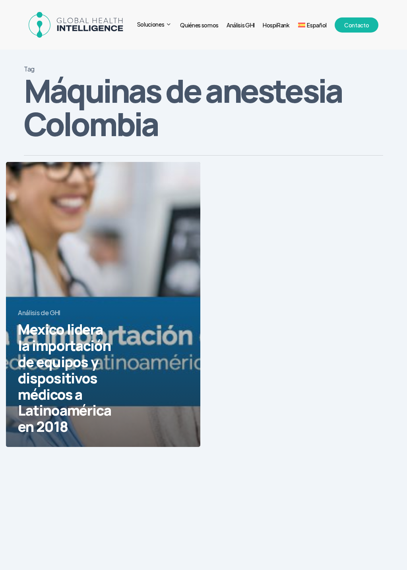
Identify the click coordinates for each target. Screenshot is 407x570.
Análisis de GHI (39, 312)
